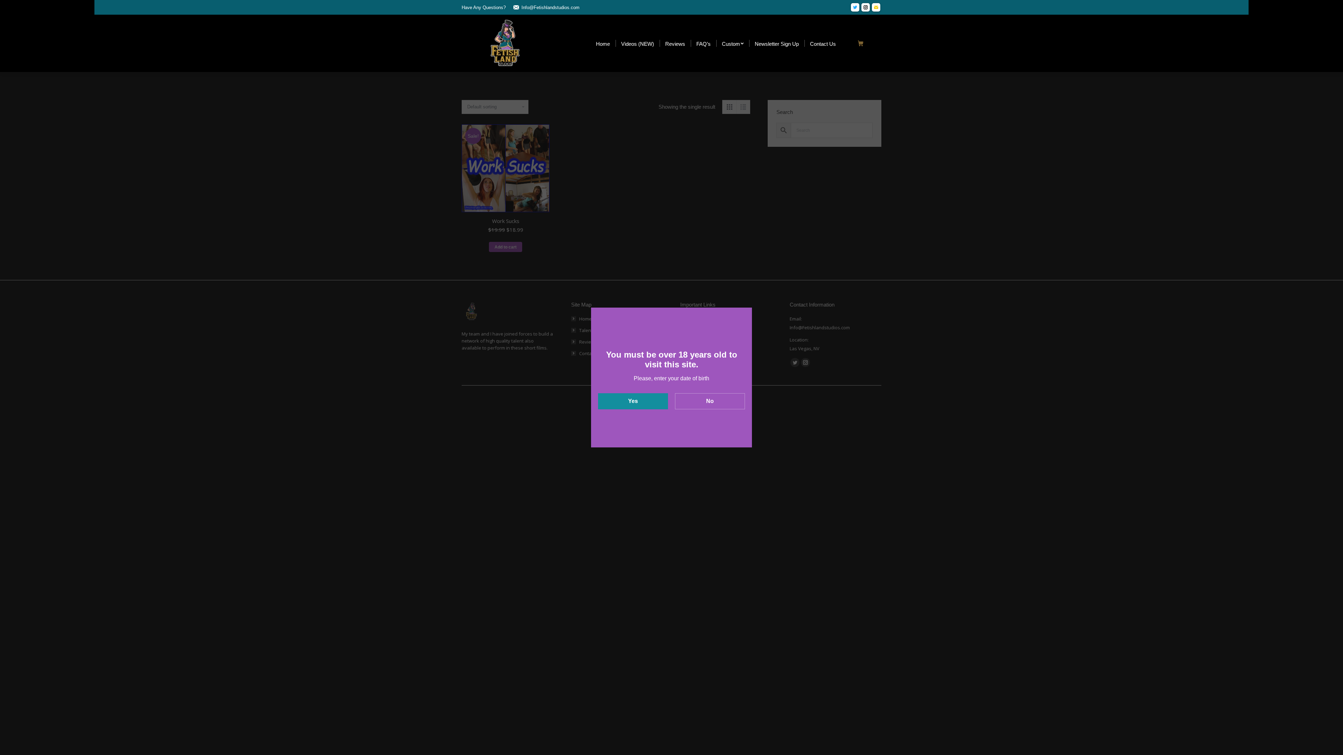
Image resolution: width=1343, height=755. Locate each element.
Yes (633, 401)
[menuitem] (603, 43)
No (710, 401)
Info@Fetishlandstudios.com (550, 7)
